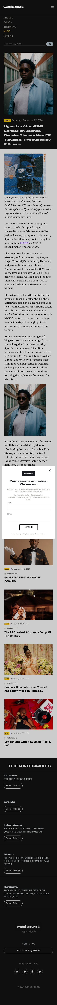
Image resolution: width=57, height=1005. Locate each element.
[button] (50, 470)
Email (9, 503)
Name (9, 514)
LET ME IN (29, 527)
